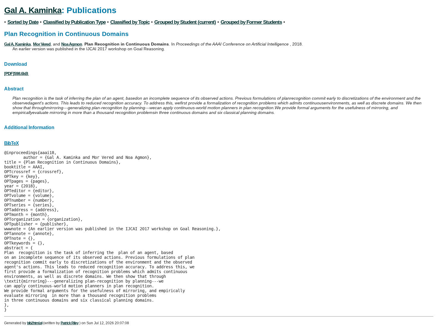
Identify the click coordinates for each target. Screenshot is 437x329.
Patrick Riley (69, 323)
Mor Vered (42, 44)
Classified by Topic (130, 22)
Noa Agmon (71, 44)
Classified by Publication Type (74, 22)
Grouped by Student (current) (185, 22)
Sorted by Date (22, 22)
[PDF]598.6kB (16, 73)
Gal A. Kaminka (33, 10)
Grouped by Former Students (251, 22)
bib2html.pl (34, 323)
